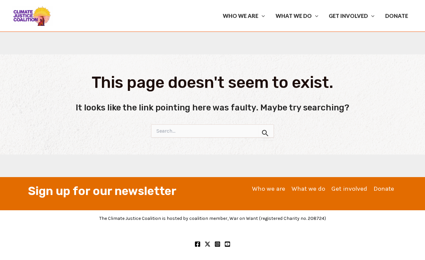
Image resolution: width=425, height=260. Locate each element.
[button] (261, 16)
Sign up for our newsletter (102, 191)
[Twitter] (208, 244)
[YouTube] (227, 244)
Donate (396, 16)
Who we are (240, 16)
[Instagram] (217, 244)
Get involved (348, 16)
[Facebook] (198, 244)
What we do (294, 16)
